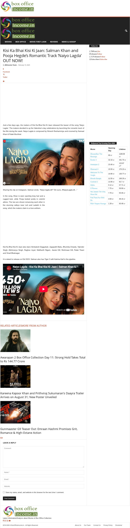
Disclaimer (118, 525)
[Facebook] (3, 521)
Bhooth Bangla (95, 178)
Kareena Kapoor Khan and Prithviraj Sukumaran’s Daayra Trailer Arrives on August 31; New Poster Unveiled (42, 395)
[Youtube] (9, 521)
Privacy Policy (107, 525)
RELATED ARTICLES (11, 325)
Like (98, 51)
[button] (126, 31)
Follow (99, 54)
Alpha (92, 185)
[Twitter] (7, 521)
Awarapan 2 (94, 164)
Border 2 (93, 160)
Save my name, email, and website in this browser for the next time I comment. (35, 492)
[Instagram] (5, 521)
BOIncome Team (11, 65)
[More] (43, 81)
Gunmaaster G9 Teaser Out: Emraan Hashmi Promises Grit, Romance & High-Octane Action (38, 431)
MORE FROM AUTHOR (34, 325)
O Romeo (93, 188)
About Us (78, 525)
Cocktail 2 (94, 182)
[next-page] (2, 438)
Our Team (87, 525)
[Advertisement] (81, 6)
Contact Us (97, 525)
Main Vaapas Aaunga (98, 204)
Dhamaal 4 (94, 169)
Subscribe (103, 59)
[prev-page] (1, 438)
